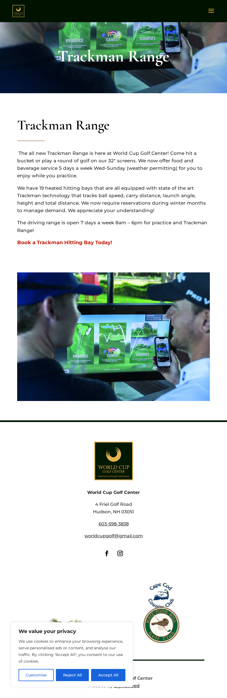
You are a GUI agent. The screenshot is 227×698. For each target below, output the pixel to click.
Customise (36, 675)
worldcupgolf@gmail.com (113, 535)
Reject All (72, 675)
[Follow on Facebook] (106, 553)
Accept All (108, 675)
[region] (72, 654)
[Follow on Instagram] (120, 553)
